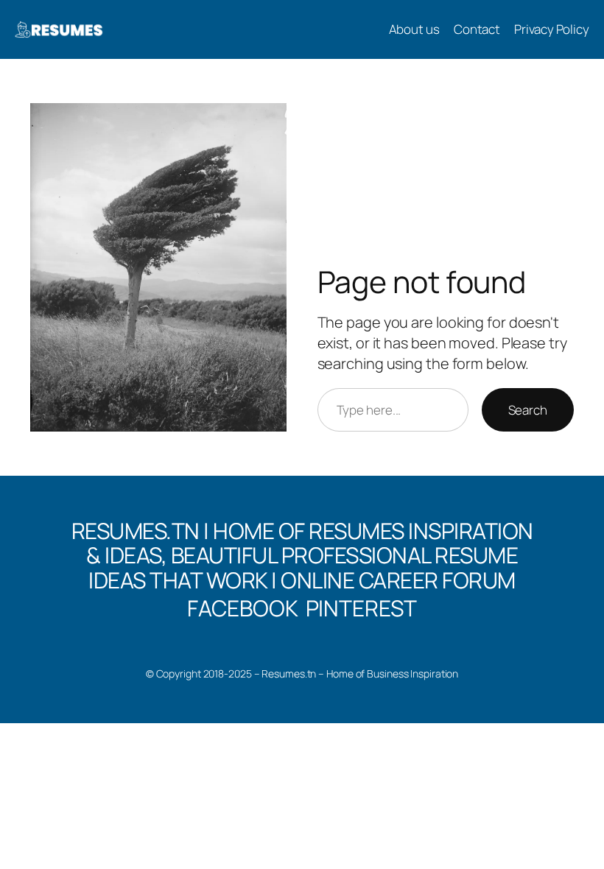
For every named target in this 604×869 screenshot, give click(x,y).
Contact (477, 29)
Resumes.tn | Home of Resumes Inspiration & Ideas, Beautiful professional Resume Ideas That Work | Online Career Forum (302, 555)
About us (414, 29)
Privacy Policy (551, 29)
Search (527, 409)
